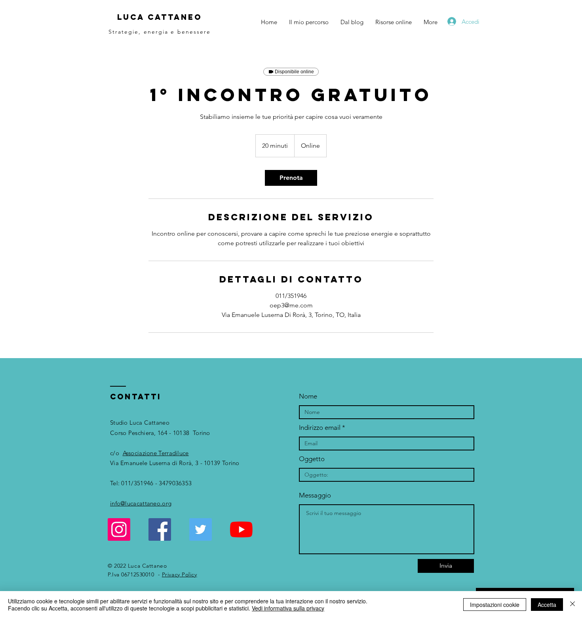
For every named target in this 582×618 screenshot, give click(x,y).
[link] (291, 178)
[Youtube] (241, 529)
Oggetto (312, 459)
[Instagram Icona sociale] (119, 529)
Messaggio (315, 495)
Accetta (547, 604)
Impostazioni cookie (494, 604)
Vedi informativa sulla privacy (288, 608)
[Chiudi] (572, 604)
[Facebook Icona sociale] (159, 529)
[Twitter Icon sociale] (200, 529)
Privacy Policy (179, 574)
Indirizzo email (319, 427)
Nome (308, 396)
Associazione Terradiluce (156, 453)
